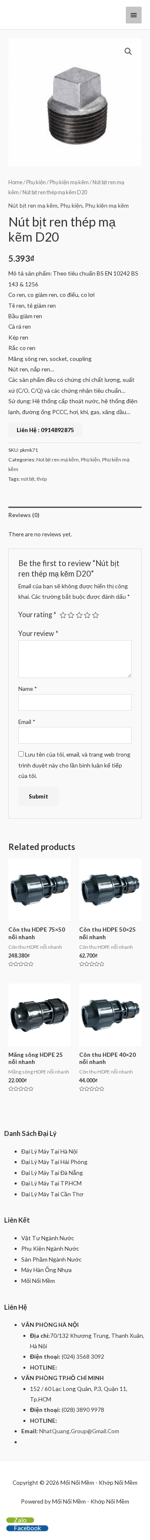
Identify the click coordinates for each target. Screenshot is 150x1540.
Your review (38, 633)
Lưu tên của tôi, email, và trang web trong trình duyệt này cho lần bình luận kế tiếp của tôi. (74, 765)
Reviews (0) (23, 514)
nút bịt (28, 479)
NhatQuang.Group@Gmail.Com (79, 1430)
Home (15, 182)
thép (42, 479)
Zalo (20, 1520)
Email (26, 721)
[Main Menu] (134, 15)
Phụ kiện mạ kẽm (69, 182)
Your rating (37, 614)
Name (27, 688)
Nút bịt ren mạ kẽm (33, 205)
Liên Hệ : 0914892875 (45, 429)
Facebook (27, 1528)
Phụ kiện (36, 182)
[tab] (75, 515)
